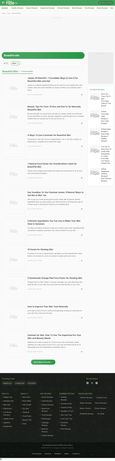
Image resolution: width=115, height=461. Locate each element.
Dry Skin (26, 408)
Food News (32, 383)
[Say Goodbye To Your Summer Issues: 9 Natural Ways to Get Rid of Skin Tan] (13, 202)
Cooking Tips (19, 383)
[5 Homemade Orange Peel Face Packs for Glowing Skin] (13, 288)
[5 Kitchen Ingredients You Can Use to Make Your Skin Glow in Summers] (13, 231)
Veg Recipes (45, 394)
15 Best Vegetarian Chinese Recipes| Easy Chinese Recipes (106, 175)
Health (5, 394)
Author (66, 454)
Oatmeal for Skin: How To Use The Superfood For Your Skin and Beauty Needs (54, 336)
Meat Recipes (77, 8)
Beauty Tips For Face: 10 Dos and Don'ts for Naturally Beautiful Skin (54, 108)
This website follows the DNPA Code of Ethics (57, 445)
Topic (9, 13)
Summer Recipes (64, 398)
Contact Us (76, 454)
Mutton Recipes (86, 403)
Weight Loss (7, 383)
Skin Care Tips (66, 415)
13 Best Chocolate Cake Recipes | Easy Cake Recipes (105, 117)
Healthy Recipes (17, 8)
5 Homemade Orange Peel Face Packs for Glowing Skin (55, 278)
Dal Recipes (46, 419)
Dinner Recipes (47, 397)
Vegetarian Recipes (47, 8)
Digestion (6, 422)
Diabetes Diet (8, 401)
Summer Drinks (66, 407)
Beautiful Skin (16, 13)
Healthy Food (8, 419)
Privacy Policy (36, 454)
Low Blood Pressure (7, 413)
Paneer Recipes (48, 405)
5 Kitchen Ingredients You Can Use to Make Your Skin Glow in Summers (54, 222)
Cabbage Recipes (45, 424)
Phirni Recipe (66, 429)
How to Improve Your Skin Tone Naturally (48, 306)
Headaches (7, 426)
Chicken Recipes (63, 8)
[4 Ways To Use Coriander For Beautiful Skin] (13, 145)
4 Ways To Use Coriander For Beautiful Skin (49, 135)
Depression (7, 408)
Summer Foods (66, 404)
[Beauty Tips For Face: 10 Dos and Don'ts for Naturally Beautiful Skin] (13, 117)
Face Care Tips (66, 419)
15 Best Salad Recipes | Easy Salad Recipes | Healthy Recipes (106, 135)
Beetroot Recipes (45, 430)
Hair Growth (27, 405)
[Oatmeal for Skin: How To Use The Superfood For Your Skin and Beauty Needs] (13, 345)
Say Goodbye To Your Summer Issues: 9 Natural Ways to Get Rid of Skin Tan (55, 193)
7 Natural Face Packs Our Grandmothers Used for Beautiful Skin (52, 165)
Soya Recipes (47, 415)
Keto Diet (6, 405)
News (15, 63)
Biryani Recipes (101, 403)
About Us (48, 454)
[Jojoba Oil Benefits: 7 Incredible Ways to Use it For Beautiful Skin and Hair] (13, 88)
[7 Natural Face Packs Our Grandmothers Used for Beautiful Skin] (13, 174)
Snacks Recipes (32, 8)
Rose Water (27, 401)
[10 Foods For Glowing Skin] (13, 259)
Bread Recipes (102, 8)
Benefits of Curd (67, 411)
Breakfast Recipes (87, 414)
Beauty (24, 394)
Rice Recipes (89, 8)
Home (4, 13)
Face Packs (27, 416)
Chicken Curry (101, 397)
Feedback (57, 454)
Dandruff (26, 412)
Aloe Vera (26, 397)
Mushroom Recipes (45, 410)
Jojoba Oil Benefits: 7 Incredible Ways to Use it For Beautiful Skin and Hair (53, 79)
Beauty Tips (27, 420)
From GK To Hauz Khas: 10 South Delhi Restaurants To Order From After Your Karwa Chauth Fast (106, 155)
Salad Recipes (47, 401)
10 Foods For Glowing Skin (40, 249)
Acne (24, 424)
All (6, 63)
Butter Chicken (85, 408)
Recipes (5, 8)
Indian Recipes (85, 394)
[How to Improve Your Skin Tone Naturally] (13, 317)
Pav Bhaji (100, 414)
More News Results (42, 362)
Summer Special (67, 394)
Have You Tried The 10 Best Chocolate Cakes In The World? (106, 100)
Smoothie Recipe (64, 424)
